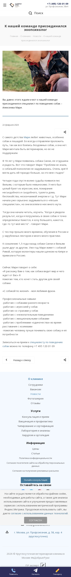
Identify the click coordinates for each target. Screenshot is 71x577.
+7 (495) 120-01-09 (57, 3)
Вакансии (35, 389)
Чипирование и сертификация (35, 426)
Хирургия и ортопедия (35, 435)
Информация (35, 443)
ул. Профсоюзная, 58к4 (57, 6)
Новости (35, 394)
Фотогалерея (35, 398)
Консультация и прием (35, 416)
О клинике (35, 379)
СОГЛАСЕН (35, 520)
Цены (35, 448)
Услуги (35, 411)
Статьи (35, 453)
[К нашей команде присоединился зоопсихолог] (35, 71)
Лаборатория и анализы (35, 430)
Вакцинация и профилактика (35, 421)
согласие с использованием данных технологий (39, 513)
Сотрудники (35, 384)
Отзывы (35, 403)
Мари (27, 137)
